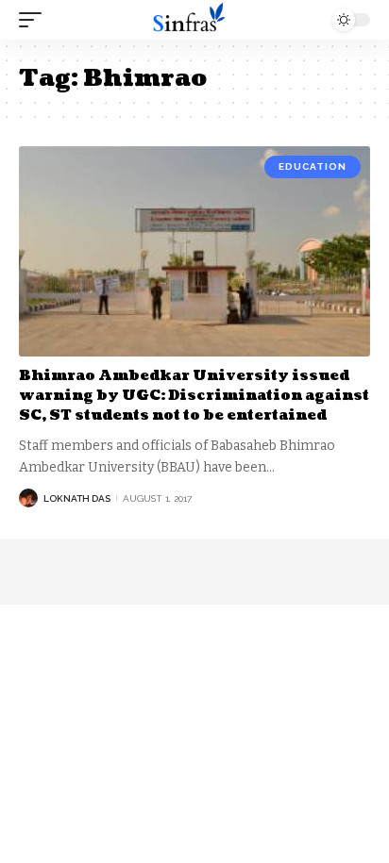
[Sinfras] (195, 19)
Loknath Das (76, 498)
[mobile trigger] (35, 19)
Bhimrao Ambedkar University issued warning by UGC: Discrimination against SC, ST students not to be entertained (194, 395)
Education (313, 166)
